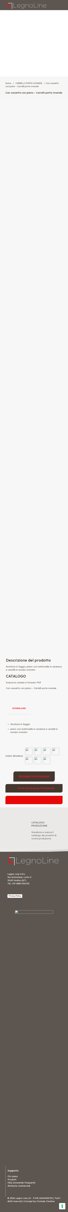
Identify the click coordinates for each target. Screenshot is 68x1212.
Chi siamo (13, 1176)
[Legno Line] (27, 5)
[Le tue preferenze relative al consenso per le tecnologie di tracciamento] (62, 1206)
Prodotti (12, 1179)
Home (8, 83)
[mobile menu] (63, 5)
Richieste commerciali (19, 1185)
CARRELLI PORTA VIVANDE (29, 83)
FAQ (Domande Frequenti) (21, 1182)
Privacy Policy (15, 896)
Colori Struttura (14, 756)
